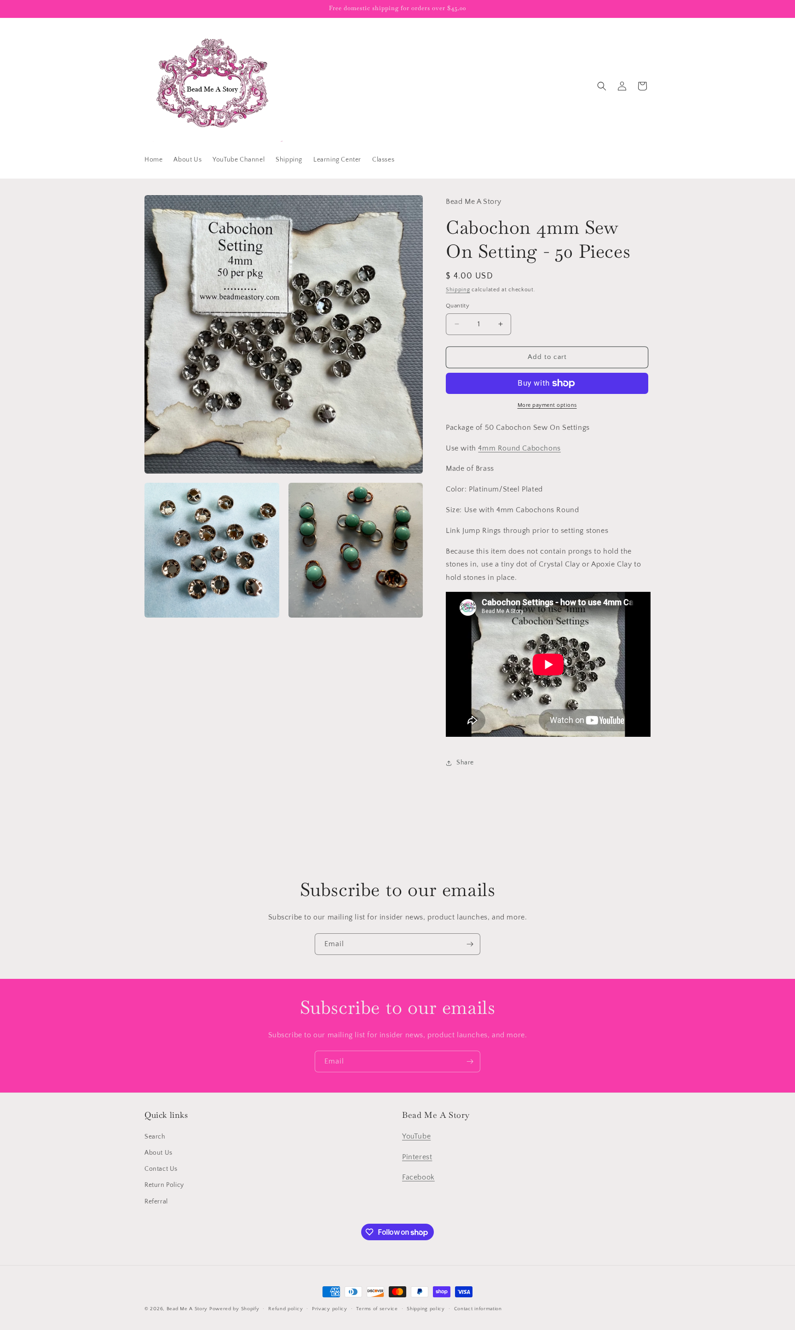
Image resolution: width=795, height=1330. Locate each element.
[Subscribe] (470, 944)
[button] (602, 86)
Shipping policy (426, 1309)
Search (155, 1136)
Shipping (458, 290)
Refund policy (285, 1309)
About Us (158, 1153)
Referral (156, 1201)
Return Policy (164, 1185)
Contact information (478, 1309)
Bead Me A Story (187, 1309)
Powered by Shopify (234, 1309)
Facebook (418, 1177)
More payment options (547, 405)
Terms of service (377, 1309)
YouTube (416, 1136)
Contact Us (161, 1169)
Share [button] (465, 762)
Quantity (457, 305)
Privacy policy (329, 1309)
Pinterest (417, 1157)
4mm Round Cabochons (519, 448)
